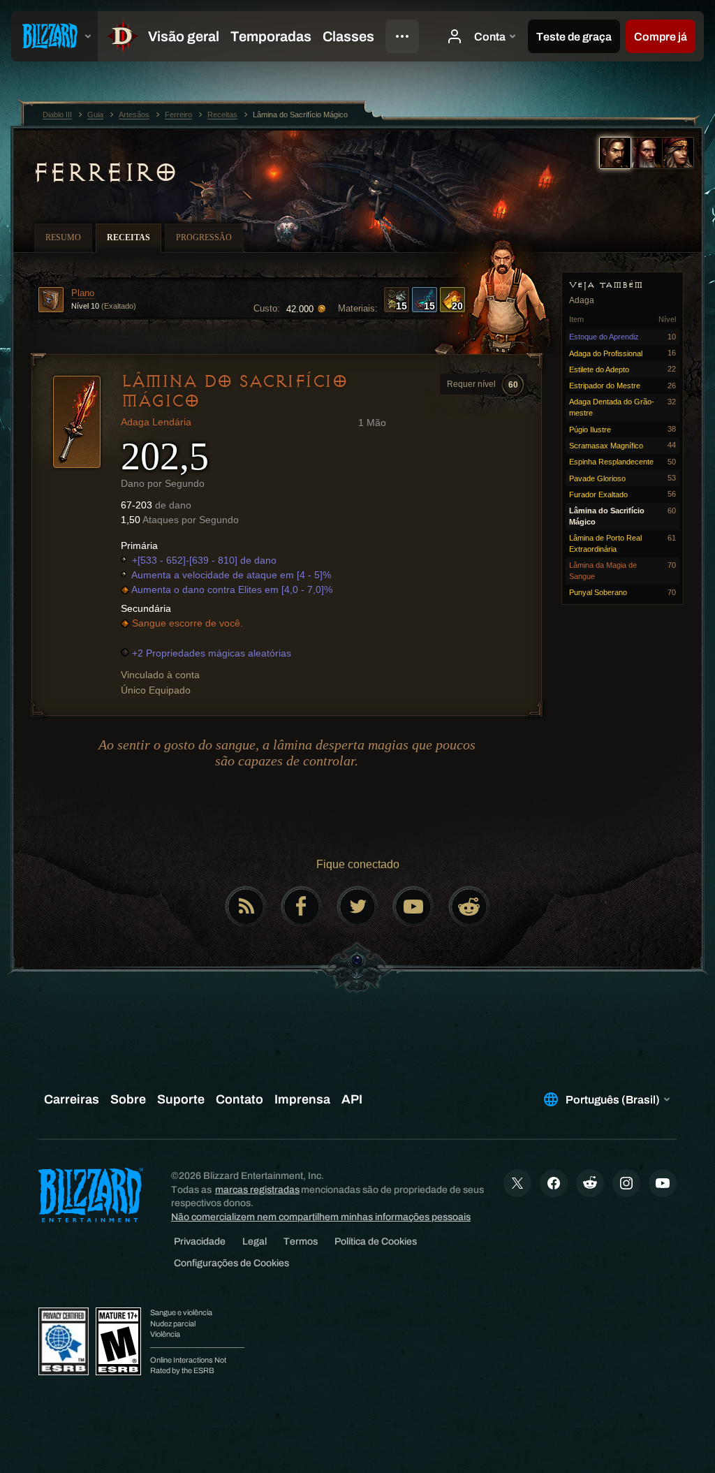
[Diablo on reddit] (469, 907)
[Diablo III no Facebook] (302, 907)
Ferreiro (104, 172)
